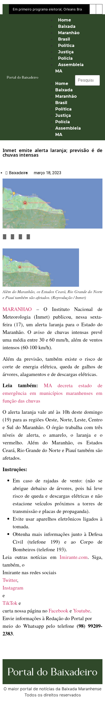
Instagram (13, 587)
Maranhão (69, 32)
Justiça (66, 51)
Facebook (58, 610)
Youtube (81, 610)
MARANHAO (17, 309)
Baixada (66, 26)
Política (66, 45)
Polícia (65, 58)
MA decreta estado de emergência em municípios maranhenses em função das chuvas (52, 393)
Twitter (10, 579)
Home (64, 20)
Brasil (64, 39)
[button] (57, 77)
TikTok (10, 602)
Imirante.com (74, 557)
